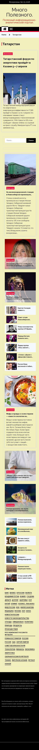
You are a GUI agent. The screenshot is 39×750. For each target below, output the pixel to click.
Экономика (8, 54)
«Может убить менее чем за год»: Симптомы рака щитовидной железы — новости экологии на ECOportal (19, 476)
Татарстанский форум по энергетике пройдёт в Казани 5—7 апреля (18, 62)
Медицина (9, 611)
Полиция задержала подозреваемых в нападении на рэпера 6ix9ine (18, 298)
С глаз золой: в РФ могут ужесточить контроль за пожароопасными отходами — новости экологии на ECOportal (25, 577)
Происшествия (11, 629)
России (25, 638)
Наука (28, 611)
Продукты (17, 625)
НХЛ (23, 611)
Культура (10, 188)
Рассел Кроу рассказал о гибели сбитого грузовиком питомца (25, 365)
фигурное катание (19, 660)
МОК (18, 607)
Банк (7, 593)
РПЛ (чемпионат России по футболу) (16, 634)
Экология (10, 410)
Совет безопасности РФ (15, 645)
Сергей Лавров (22, 642)
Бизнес (13, 593)
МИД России (10, 607)
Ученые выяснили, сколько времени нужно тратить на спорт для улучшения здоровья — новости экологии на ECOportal (25, 521)
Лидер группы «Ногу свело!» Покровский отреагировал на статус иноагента (25, 347)
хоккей (8, 664)
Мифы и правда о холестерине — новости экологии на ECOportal (19, 415)
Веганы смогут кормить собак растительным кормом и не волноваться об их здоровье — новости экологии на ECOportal (25, 540)
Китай (7, 604)
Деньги (8, 600)
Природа (8, 625)
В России (20, 593)
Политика (29, 622)
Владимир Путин (12, 596)
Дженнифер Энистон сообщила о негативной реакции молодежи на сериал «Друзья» (19, 265)
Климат (14, 604)
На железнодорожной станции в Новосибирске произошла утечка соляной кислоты (20, 193)
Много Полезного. (19, 12)
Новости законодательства (17, 618)
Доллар (15, 600)
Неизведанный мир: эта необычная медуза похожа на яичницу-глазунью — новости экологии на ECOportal (25, 530)
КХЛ (30, 600)
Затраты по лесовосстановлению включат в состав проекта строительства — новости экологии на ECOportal (25, 549)
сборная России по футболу (17, 656)
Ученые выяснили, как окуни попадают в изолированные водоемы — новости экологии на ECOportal (18, 509)
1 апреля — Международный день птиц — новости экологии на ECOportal (25, 558)
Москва (18, 611)
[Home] (5, 29)
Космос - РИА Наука (26, 604)
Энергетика (10, 653)
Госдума (30, 596)
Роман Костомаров (13, 638)
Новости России (12, 614)
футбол (31, 660)
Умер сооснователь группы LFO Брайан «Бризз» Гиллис (25, 328)
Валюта (28, 593)
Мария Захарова (27, 607)
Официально (18, 622)
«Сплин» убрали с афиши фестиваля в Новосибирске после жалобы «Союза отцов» (25, 356)
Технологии (10, 649)
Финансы (20, 649)
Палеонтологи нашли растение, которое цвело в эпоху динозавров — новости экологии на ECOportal (25, 568)
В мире (23, 596)
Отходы (8, 622)
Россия (8, 642)
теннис (8, 660)
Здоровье (23, 600)
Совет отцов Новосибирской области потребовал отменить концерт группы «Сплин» (25, 319)
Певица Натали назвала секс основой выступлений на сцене (24, 337)
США (13, 642)
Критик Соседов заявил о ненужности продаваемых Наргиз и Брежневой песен (25, 309)
